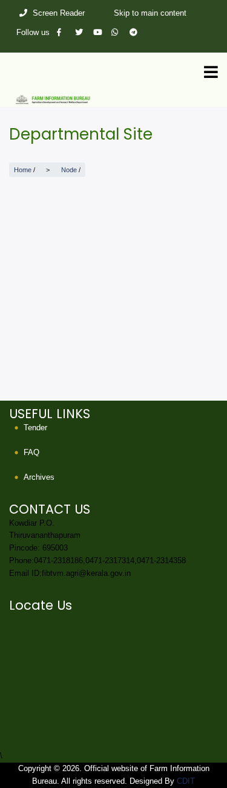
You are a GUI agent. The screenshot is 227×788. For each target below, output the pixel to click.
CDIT (186, 781)
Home (22, 169)
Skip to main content (150, 13)
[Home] (113, 98)
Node (69, 169)
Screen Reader (59, 13)
